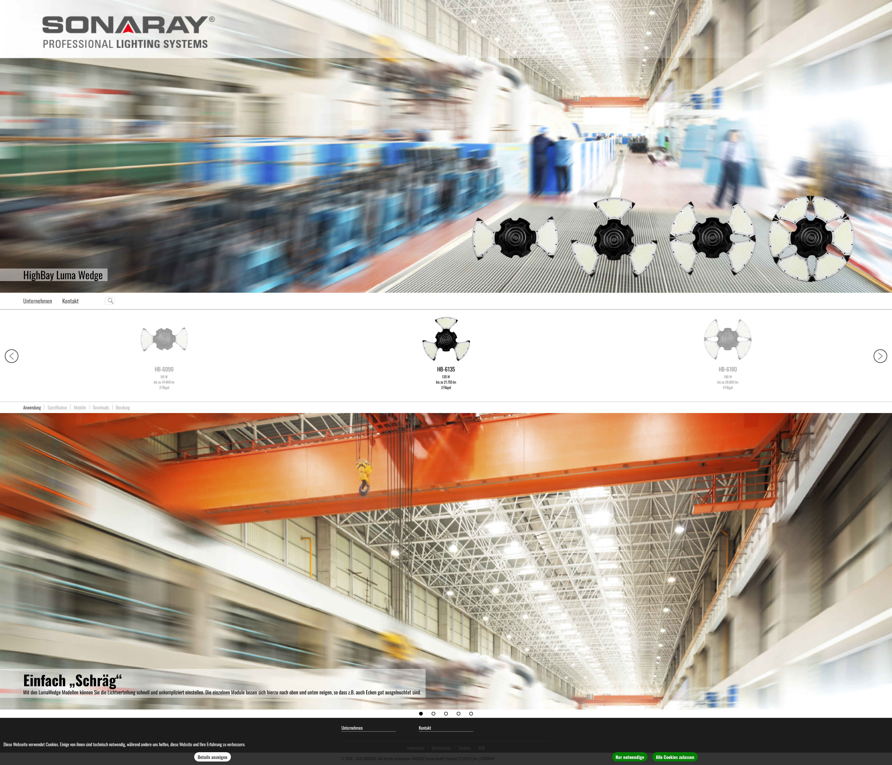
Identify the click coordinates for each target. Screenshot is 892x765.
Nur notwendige (630, 757)
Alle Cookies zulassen (675, 757)
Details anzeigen (212, 757)
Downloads (101, 407)
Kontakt (70, 300)
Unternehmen (37, 300)
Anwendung (32, 407)
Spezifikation (57, 407)
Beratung (123, 407)
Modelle (80, 407)
